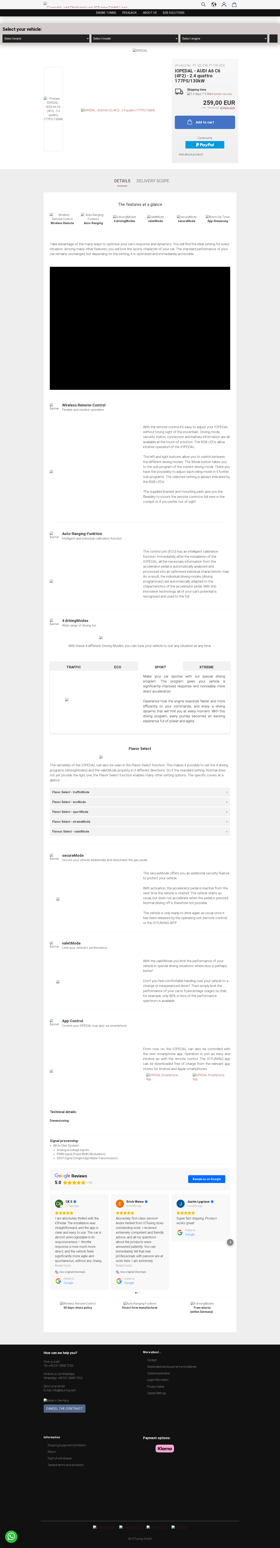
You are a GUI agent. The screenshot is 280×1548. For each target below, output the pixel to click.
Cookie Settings (156, 1393)
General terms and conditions (66, 1465)
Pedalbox (129, 12)
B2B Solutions (173, 12)
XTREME (206, 667)
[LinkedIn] (157, 1527)
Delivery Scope (153, 180)
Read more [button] (63, 1265)
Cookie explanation (158, 1373)
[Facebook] (104, 1527)
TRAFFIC (73, 667)
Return (52, 1451)
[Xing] (179, 1527)
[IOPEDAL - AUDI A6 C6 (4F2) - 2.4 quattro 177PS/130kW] (118, 110)
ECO (117, 667)
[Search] (203, 4)
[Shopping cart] (234, 4)
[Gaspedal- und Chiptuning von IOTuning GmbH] (87, 4)
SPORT (160, 667)
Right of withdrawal (60, 1458)
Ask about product (191, 154)
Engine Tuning (106, 12)
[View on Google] (59, 1204)
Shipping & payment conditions (67, 1445)
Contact (151, 1360)
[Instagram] (130, 1527)
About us (150, 12)
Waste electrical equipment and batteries (172, 1366)
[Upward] (269, 1542)
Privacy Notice (155, 1386)
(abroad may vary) (223, 94)
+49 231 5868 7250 (60, 1365)
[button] (50, 1242)
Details (122, 180)
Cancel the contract (64, 1408)
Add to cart (205, 122)
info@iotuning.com (64, 1390)
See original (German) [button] (72, 1272)
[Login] (224, 4)
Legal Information (157, 1379)
